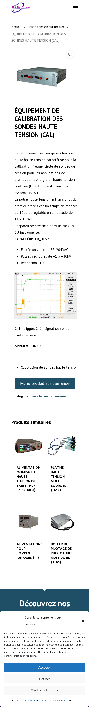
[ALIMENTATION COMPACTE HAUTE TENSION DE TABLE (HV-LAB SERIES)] (28, 445)
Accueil (16, 27)
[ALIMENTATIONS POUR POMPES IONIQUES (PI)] (28, 522)
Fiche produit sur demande (45, 383)
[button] (83, 621)
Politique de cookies (27, 700)
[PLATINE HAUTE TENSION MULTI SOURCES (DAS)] (62, 445)
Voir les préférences (44, 690)
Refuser (44, 679)
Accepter (44, 667)
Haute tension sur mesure (46, 27)
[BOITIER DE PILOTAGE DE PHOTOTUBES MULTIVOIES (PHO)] (62, 522)
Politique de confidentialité (56, 700)
